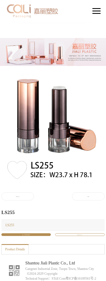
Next (88, 196)
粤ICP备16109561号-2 (81, 278)
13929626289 (27, 234)
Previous (17, 196)
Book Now (79, 234)
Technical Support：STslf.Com (45, 278)
